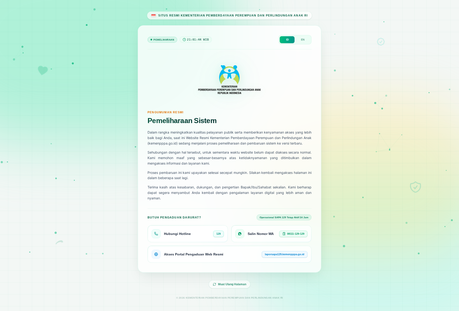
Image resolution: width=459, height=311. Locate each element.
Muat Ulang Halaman (232, 284)
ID (287, 39)
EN (303, 39)
